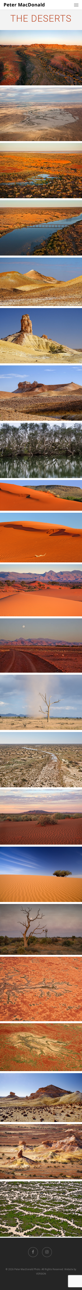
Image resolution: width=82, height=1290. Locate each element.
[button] (76, 5)
